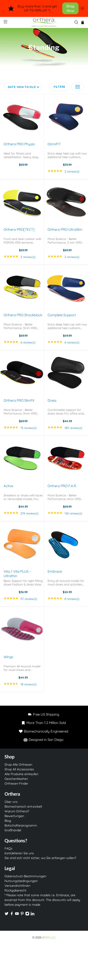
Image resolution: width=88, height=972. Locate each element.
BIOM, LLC (48, 937)
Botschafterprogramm (21, 825)
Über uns (11, 802)
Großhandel (13, 830)
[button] (78, 87)
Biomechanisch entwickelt (23, 806)
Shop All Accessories (19, 769)
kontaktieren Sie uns (19, 853)
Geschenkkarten (16, 779)
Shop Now (70, 8)
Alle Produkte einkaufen (21, 774)
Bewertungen (14, 816)
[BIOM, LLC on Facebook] (12, 914)
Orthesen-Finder (16, 783)
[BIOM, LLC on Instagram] (27, 914)
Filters (59, 86)
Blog (8, 821)
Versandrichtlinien (17, 886)
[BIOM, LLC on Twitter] (7, 914)
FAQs (8, 848)
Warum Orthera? (17, 811)
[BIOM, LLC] (44, 22)
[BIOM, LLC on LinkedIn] (32, 914)
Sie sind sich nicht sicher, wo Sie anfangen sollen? (40, 858)
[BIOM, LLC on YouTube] (17, 914)
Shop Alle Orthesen (18, 764)
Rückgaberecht (15, 890)
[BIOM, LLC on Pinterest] (22, 914)
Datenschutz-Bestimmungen (25, 876)
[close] (82, 8)
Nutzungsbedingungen (21, 881)
